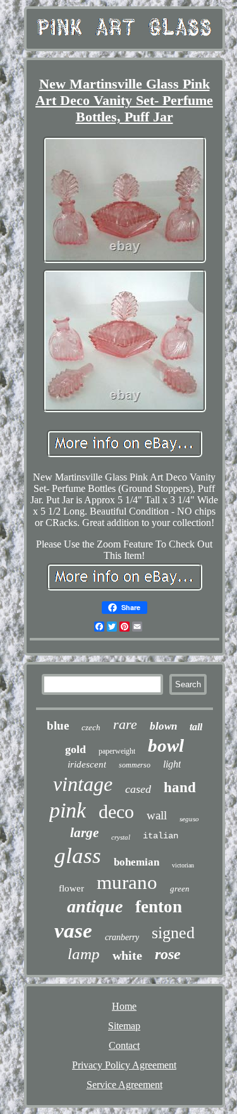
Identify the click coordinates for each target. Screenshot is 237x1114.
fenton (158, 906)
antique (95, 906)
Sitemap (124, 1025)
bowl (166, 745)
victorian (183, 865)
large (84, 832)
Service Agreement (124, 1084)
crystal (120, 837)
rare (125, 724)
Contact (124, 1045)
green (180, 888)
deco (116, 811)
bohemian (136, 862)
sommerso (134, 765)
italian (160, 836)
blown (163, 726)
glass (77, 855)
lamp (84, 953)
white (127, 955)
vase (73, 930)
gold (75, 749)
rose (168, 954)
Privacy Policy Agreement (124, 1065)
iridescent (87, 764)
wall (157, 815)
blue (58, 725)
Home (124, 1006)
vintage (82, 784)
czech (91, 727)
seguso (189, 819)
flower (71, 888)
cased (138, 789)
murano (127, 882)
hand (180, 787)
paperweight (117, 751)
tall (196, 726)
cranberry (122, 937)
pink (67, 810)
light (172, 764)
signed (173, 933)
